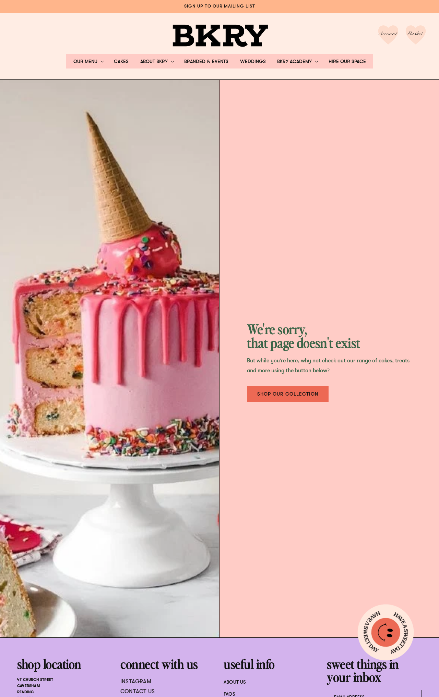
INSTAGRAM (135, 682)
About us (235, 682)
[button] (88, 61)
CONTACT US (137, 691)
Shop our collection (287, 394)
